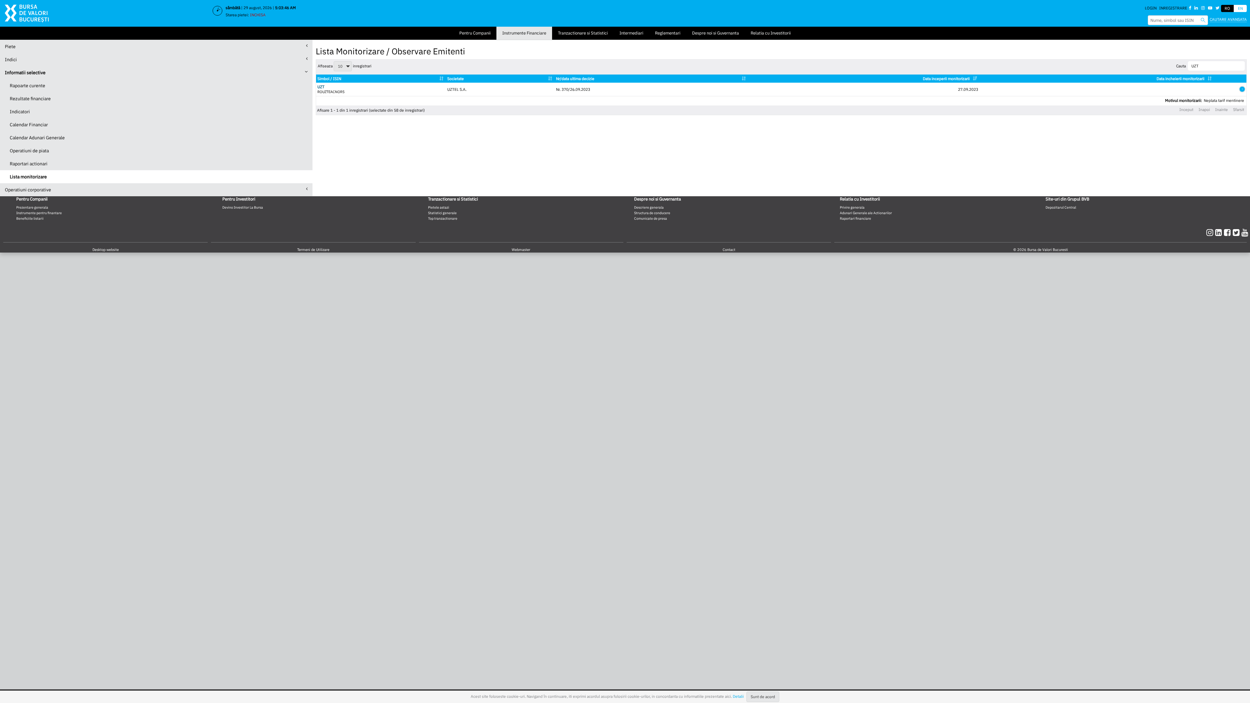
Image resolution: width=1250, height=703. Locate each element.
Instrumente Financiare (524, 33)
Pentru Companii (475, 33)
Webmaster (521, 249)
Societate (455, 78)
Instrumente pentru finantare (39, 213)
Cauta (1181, 65)
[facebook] (1228, 232)
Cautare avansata (1228, 19)
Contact (729, 249)
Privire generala (852, 207)
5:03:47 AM (285, 7)
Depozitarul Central (1061, 207)
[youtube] (1245, 232)
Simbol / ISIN (329, 78)
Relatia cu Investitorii (771, 33)
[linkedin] (1219, 232)
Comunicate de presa (650, 218)
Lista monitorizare (28, 177)
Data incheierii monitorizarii (1180, 78)
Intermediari (631, 33)
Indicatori (20, 112)
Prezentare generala (32, 207)
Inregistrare (1173, 8)
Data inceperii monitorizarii (946, 78)
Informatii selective (25, 73)
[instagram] (1210, 232)
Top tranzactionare (442, 218)
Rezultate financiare (30, 99)
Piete (10, 46)
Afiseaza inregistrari (344, 65)
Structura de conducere (652, 213)
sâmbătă (233, 7)
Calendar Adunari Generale (37, 138)
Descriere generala (649, 207)
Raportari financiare (855, 218)
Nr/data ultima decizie (575, 78)
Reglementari (667, 33)
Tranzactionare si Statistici (583, 33)
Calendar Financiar (29, 125)
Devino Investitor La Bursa (242, 207)
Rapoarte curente (27, 86)
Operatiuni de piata (29, 151)
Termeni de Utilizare (313, 249)
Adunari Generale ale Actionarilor (866, 213)
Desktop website (105, 249)
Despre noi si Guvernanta (715, 33)
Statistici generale (442, 213)
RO (1227, 8)
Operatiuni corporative (28, 190)
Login (1151, 8)
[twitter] (1237, 232)
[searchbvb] (1203, 20)
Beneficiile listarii (30, 218)
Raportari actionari (29, 164)
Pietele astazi (438, 207)
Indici (11, 59)
